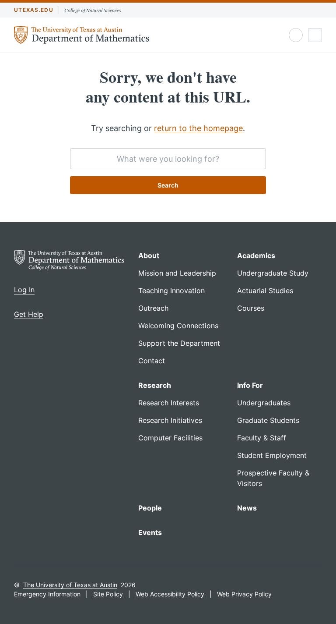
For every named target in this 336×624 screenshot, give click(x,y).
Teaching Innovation (171, 290)
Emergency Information (47, 594)
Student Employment (272, 455)
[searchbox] (168, 158)
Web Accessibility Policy (170, 594)
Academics (256, 255)
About (148, 255)
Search (168, 185)
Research (154, 385)
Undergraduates (263, 402)
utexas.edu (33, 10)
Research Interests (168, 402)
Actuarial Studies (265, 290)
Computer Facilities (170, 437)
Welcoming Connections (178, 325)
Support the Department (179, 343)
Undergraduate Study (272, 273)
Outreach (153, 308)
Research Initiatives (170, 420)
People (150, 507)
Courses (250, 308)
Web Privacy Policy (244, 594)
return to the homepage (198, 128)
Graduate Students (268, 420)
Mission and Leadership (177, 273)
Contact (151, 360)
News (247, 507)
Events (150, 532)
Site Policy (108, 594)
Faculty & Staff (261, 437)
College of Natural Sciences (92, 10)
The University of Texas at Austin (70, 585)
